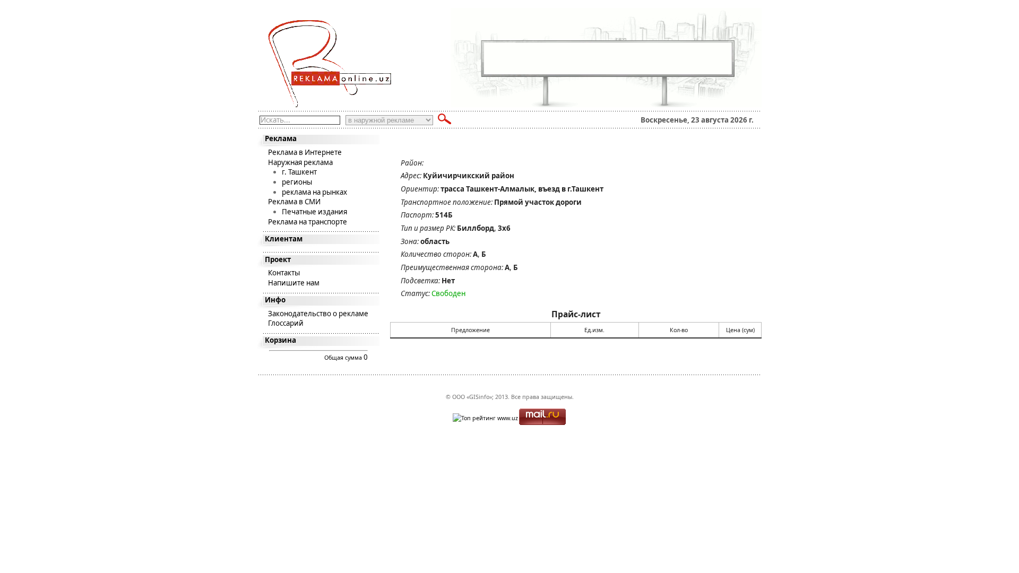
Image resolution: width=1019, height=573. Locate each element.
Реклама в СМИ (294, 201)
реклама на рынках (314, 192)
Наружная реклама (300, 162)
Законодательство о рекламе (318, 313)
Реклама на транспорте (307, 222)
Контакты (284, 272)
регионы (297, 182)
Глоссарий (286, 323)
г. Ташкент (299, 172)
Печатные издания (314, 211)
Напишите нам (293, 283)
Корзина (280, 340)
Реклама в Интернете (305, 152)
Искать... (275, 120)
